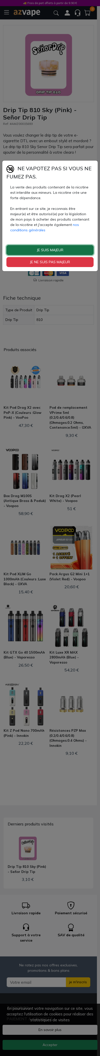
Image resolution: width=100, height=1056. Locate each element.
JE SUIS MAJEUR (50, 250)
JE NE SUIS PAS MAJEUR (50, 262)
